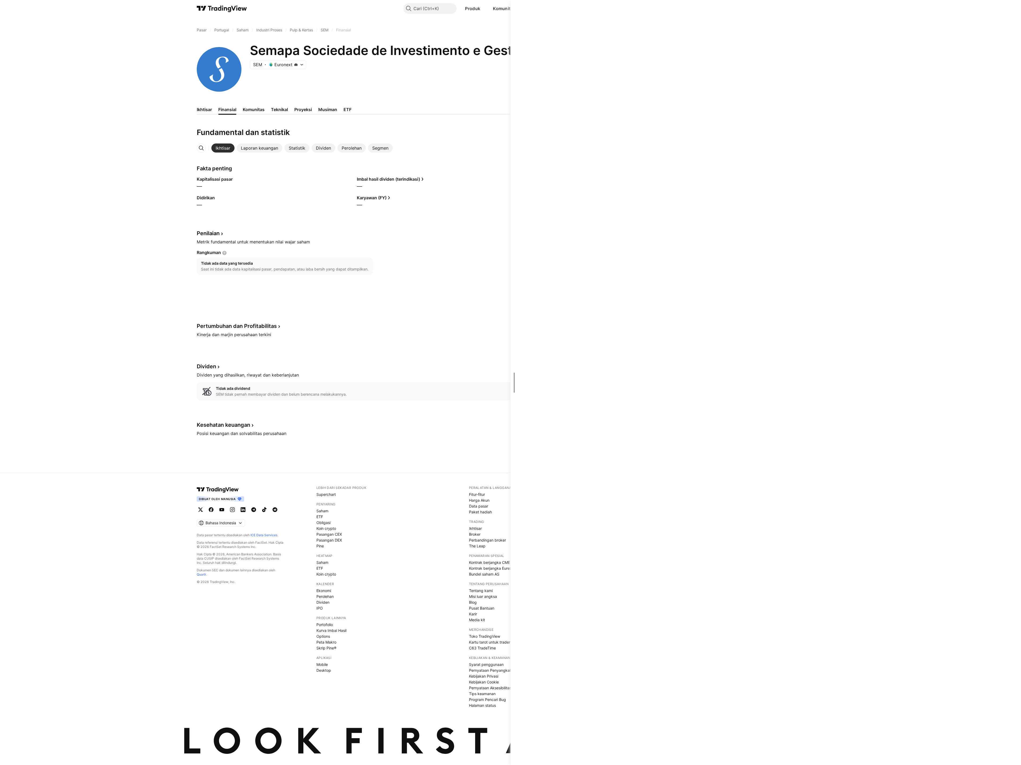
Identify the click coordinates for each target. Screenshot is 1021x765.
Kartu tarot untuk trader (489, 642)
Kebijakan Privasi (483, 676)
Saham (322, 511)
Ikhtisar (475, 528)
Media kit (477, 620)
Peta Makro (326, 642)
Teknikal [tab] (279, 109)
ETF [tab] (348, 109)
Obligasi (323, 522)
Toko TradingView (484, 636)
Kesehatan (223, 425)
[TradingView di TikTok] (264, 509)
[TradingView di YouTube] (221, 509)
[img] (296, 64)
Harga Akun (479, 500)
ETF (319, 516)
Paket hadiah (480, 512)
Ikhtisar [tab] (204, 109)
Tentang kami (481, 590)
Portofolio (324, 624)
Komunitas (504, 8)
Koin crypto (326, 528)
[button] (484, 8)
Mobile (322, 664)
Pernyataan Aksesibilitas (490, 688)
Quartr (201, 574)
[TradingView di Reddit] (275, 509)
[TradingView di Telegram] (253, 509)
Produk (472, 8)
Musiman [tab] (327, 109)
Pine (320, 546)
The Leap (477, 546)
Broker (474, 534)
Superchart (326, 494)
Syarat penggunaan (486, 664)
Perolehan (325, 596)
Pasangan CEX (329, 534)
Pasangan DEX (329, 540)
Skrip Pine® (326, 648)
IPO (319, 608)
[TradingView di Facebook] (211, 509)
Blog (473, 602)
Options (323, 636)
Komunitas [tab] (254, 109)
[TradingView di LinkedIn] (243, 509)
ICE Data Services (263, 535)
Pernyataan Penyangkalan (492, 670)
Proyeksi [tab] (303, 109)
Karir (473, 614)
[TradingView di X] (200, 509)
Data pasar (478, 506)
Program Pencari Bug (487, 699)
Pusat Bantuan (481, 608)
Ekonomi (323, 590)
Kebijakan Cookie (484, 682)
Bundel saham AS (484, 574)
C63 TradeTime (482, 648)
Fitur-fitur (477, 494)
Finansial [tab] (227, 109)
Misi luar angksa (483, 596)
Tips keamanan (482, 693)
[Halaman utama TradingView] (222, 8)
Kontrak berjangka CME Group (495, 562)
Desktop (323, 670)
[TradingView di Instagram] (232, 509)
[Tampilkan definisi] (224, 253)
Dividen (322, 602)
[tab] (223, 148)
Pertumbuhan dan (237, 326)
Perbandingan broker (487, 540)
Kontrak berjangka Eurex (490, 568)
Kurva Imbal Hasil (331, 630)
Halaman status (482, 705)
